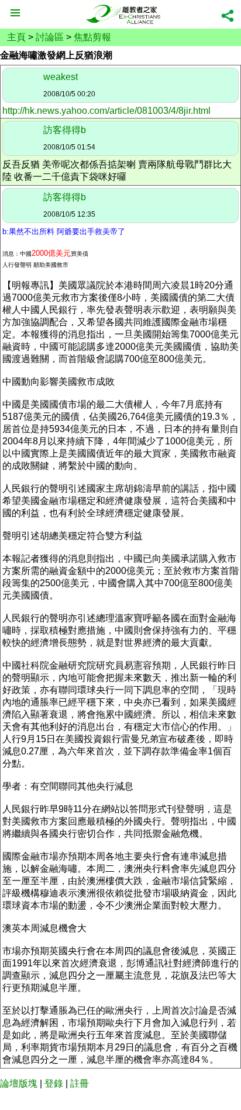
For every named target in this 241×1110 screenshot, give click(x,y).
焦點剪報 (92, 37)
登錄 (53, 1083)
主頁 (16, 37)
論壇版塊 (18, 1083)
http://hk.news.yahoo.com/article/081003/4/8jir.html (106, 111)
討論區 (50, 37)
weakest (60, 77)
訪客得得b (64, 130)
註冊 (79, 1083)
